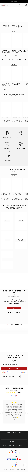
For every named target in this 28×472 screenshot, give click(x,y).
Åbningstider (13, 437)
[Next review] (26, 413)
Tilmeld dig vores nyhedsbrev (13, 445)
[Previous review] (1, 413)
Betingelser (14, 441)
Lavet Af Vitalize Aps (21, 469)
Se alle (14, 31)
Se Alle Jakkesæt (14, 308)
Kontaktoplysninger (14, 432)
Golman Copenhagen (10, 469)
